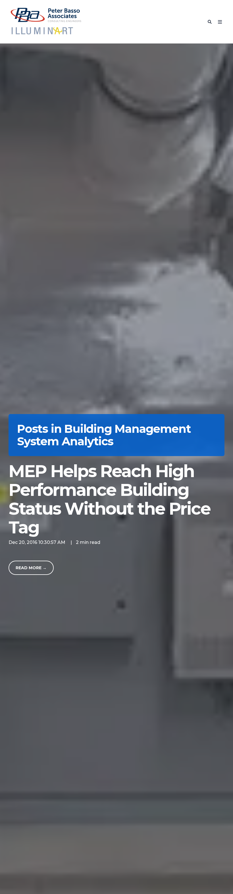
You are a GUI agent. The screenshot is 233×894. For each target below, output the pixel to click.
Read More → (31, 567)
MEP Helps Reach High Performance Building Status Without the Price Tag (109, 499)
